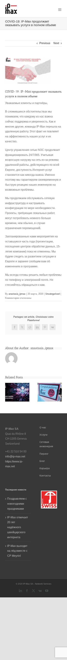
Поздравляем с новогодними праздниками (17, 503)
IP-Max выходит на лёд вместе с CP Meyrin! (17, 550)
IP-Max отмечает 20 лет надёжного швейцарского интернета (17, 527)
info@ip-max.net (15, 456)
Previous (44, 43)
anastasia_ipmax (17, 294)
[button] (7, 392)
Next (56, 43)
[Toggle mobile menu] (60, 9)
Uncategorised (52, 294)
